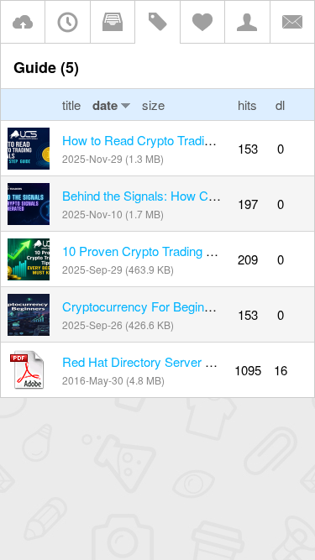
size (153, 104)
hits (247, 104)
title (73, 104)
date (105, 105)
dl (280, 104)
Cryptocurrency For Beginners (145, 306)
